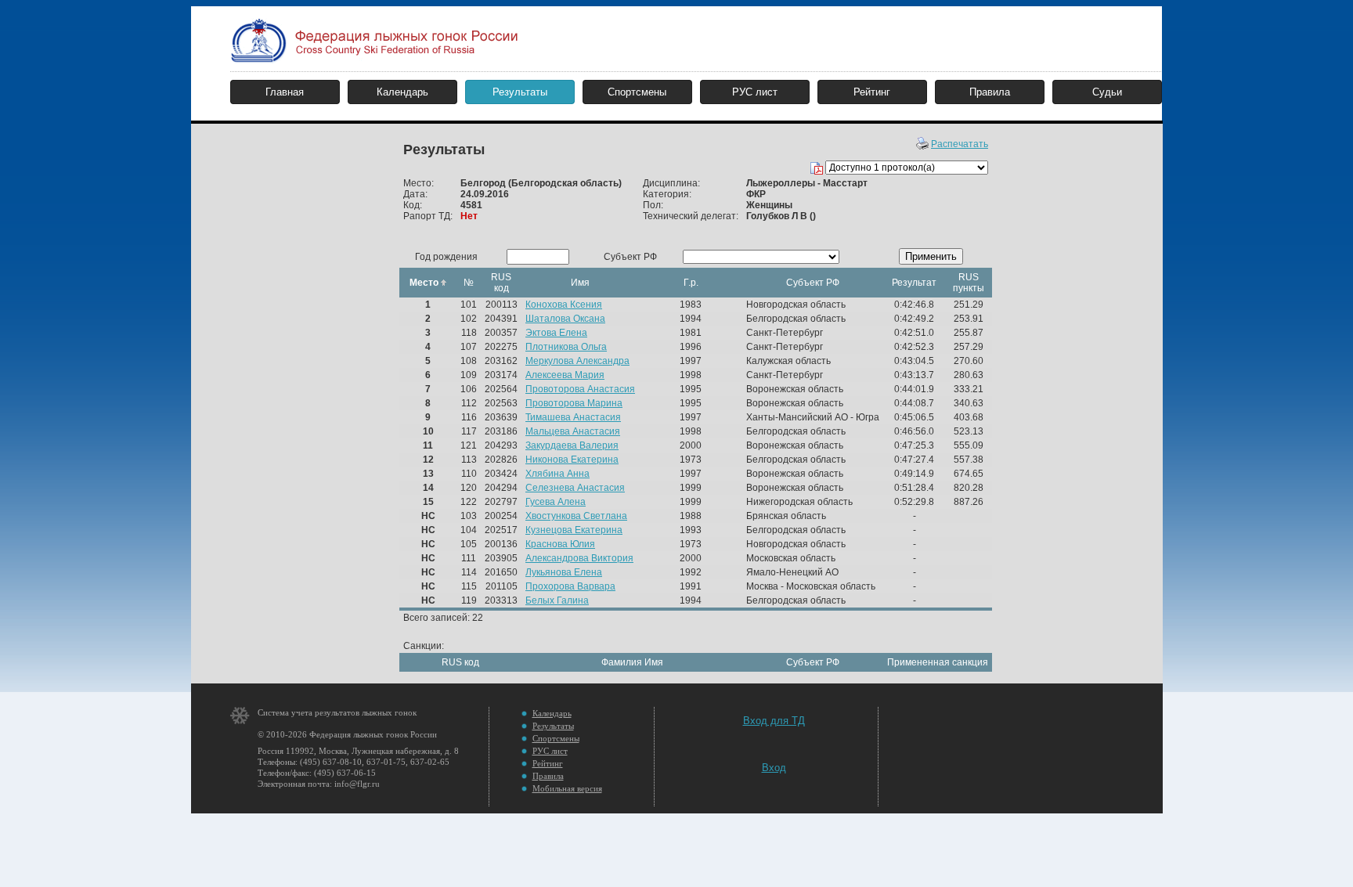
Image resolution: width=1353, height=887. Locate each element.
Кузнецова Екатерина (573, 530)
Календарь (402, 92)
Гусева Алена (555, 501)
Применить (931, 256)
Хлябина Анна (557, 473)
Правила (989, 92)
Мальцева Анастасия (572, 431)
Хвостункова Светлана (576, 515)
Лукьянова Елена (563, 572)
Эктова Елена (556, 332)
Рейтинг (871, 92)
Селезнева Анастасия (575, 487)
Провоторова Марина (573, 403)
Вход (774, 767)
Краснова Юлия (560, 544)
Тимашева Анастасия (573, 417)
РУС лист (755, 92)
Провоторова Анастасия (580, 389)
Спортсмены (637, 92)
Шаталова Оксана (565, 318)
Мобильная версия (567, 788)
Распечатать (959, 144)
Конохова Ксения (563, 304)
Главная (284, 92)
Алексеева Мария (564, 375)
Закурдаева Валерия (572, 445)
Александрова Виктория (579, 558)
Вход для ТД (774, 721)
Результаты (519, 92)
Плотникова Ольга (566, 346)
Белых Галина (557, 600)
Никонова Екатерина (572, 459)
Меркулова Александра (577, 360)
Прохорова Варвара (570, 586)
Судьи (1107, 92)
